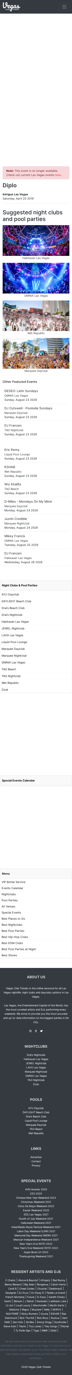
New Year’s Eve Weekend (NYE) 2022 (36, 1247)
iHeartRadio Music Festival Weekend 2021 (36, 1227)
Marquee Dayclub (13, 649)
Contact (36, 1161)
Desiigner (10, 1292)
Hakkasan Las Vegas (15, 621)
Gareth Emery (57, 1296)
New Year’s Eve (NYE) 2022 (36, 1243)
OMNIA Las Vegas (13, 662)
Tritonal (64, 1326)
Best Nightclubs (12, 924)
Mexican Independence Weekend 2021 (36, 1239)
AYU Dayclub (10, 594)
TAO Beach (9, 669)
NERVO (56, 1309)
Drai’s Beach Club (13, 608)
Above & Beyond (28, 1280)
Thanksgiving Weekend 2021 (36, 1256)
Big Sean (29, 1284)
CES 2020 (36, 1193)
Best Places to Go (13, 918)
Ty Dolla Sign (23, 1330)
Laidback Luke (57, 1301)
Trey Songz (50, 1326)
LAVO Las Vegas (12, 635)
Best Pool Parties (13, 931)
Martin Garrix (56, 1305)
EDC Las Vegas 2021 (36, 1214)
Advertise (36, 1157)
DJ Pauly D (37, 1292)
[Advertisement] (36, 51)
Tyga (36, 1330)
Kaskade (42, 1301)
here (58, 175)
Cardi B (12, 1288)
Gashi (7, 1301)
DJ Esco (24, 1292)
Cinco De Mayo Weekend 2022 (36, 1206)
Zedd (53, 1330)
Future (30, 1296)
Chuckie (42, 1288)
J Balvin (29, 1301)
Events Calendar (12, 888)
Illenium (18, 1301)
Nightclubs (9, 894)
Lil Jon (9, 1305)
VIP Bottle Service (13, 882)
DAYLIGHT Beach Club (16, 601)
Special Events (11, 912)
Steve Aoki (9, 1326)
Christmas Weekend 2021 (36, 1201)
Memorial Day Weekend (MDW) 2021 (36, 1235)
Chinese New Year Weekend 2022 (36, 1197)
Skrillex (30, 1322)
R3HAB (55, 1313)
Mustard (36, 1309)
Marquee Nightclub (14, 655)
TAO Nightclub (11, 676)
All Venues (8, 906)
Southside (60, 1322)
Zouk (5, 689)
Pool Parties (10, 900)
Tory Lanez (35, 1326)
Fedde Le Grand (55, 1292)
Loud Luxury (23, 1305)
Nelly (47, 1309)
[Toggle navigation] (64, 6)
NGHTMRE (12, 1313)
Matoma (14, 1309)
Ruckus (55, 1317)
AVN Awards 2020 (36, 1189)
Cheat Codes (27, 1288)
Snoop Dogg (44, 1322)
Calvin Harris (58, 1284)
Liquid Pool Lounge (14, 642)
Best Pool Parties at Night (19, 949)
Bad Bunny (59, 1280)
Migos (25, 1309)
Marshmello (40, 1305)
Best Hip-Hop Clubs (15, 937)
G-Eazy (41, 1296)
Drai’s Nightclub (12, 615)
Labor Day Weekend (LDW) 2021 (36, 1231)
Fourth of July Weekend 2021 (36, 1218)
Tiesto (22, 1326)
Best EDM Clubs (12, 943)
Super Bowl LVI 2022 (36, 1252)
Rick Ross (42, 1317)
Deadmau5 (55, 1288)
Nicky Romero (29, 1313)
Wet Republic (10, 683)
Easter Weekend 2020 (36, 1210)
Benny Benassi (13, 1284)
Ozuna (44, 1313)
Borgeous (42, 1284)
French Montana (14, 1296)
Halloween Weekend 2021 (36, 1222)
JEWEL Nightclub (13, 628)
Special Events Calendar (18, 780)
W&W (45, 1330)
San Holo (18, 1322)
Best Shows (9, 955)
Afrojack (45, 1280)
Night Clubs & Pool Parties (19, 585)
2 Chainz (10, 1280)
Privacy (36, 1165)
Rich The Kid (27, 1317)
